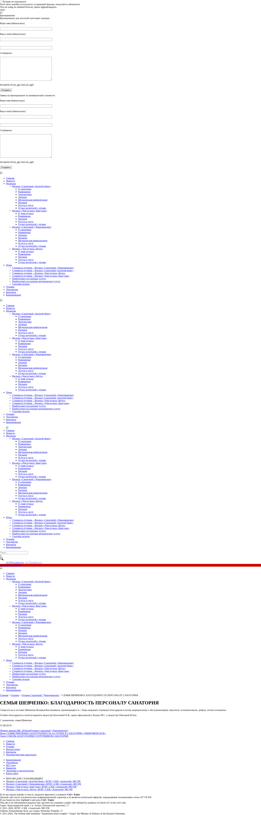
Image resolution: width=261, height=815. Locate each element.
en (26, 562)
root (28, 730)
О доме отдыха (26, 213)
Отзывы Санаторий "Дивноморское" (49, 730)
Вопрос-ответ (13, 749)
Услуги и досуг (26, 205)
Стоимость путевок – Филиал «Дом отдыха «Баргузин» (40, 276)
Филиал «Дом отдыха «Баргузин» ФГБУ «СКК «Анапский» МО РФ (41, 786)
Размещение (24, 191)
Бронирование (13, 295)
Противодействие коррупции (21, 754)
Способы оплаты (21, 284)
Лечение (22, 197)
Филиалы (11, 183)
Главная (10, 178)
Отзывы (10, 286)
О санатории (24, 189)
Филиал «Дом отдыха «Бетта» (27, 248)
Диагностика (25, 194)
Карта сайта (12, 773)
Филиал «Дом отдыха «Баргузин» (29, 210)
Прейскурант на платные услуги (29, 278)
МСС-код (11, 765)
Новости (10, 181)
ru (7, 562)
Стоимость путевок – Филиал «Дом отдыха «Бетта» (39, 273)
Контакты (11, 292)
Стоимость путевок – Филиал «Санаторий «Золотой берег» (43, 270)
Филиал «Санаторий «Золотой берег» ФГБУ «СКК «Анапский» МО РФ (43, 781)
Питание (22, 202)
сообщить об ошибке (10, 565)
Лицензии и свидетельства (20, 770)
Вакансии (11, 768)
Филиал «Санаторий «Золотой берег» (31, 186)
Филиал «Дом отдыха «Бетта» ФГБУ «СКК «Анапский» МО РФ (39, 789)
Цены (9, 265)
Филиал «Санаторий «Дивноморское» (32, 227)
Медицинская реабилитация (32, 200)
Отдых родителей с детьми (32, 208)
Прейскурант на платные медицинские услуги (36, 281)
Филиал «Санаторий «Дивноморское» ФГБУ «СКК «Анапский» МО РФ (43, 784)
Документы (12, 289)
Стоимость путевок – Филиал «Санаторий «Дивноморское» (43, 267)
